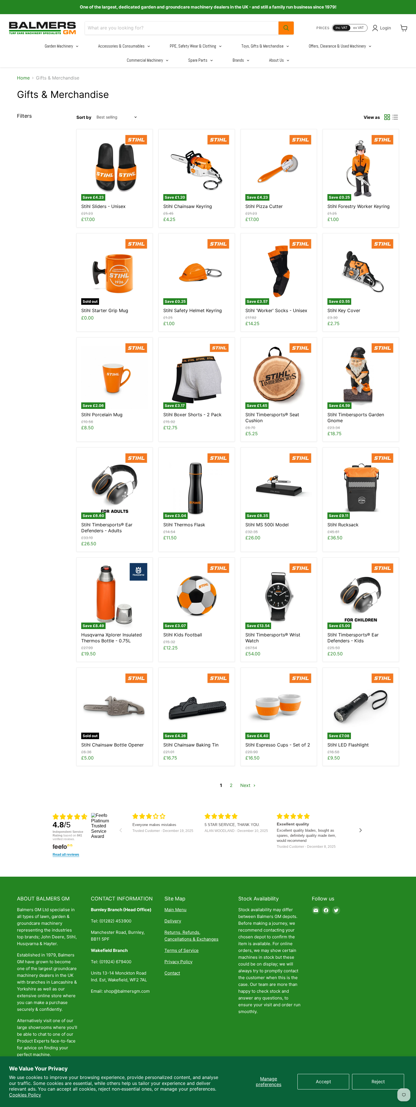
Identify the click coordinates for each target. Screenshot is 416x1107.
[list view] (395, 117)
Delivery (172, 921)
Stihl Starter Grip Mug (104, 310)
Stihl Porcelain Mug (102, 414)
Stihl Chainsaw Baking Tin (190, 745)
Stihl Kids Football (182, 635)
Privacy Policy (178, 961)
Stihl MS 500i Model (267, 524)
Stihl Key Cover (343, 310)
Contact (172, 973)
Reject (378, 1081)
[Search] (286, 28)
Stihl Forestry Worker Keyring (358, 206)
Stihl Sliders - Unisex (103, 206)
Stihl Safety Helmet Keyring (192, 310)
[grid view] (387, 117)
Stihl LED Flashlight (348, 745)
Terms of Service (181, 950)
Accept (323, 1081)
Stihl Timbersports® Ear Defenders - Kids (353, 637)
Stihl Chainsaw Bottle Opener (112, 745)
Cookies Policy (25, 1095)
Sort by (83, 117)
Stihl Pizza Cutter (264, 206)
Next (246, 785)
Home (23, 77)
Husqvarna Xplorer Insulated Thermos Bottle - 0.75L (111, 637)
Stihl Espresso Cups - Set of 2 (277, 745)
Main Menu (175, 909)
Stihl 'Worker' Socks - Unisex (276, 310)
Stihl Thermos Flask (184, 524)
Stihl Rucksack (343, 524)
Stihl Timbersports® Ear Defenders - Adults (106, 527)
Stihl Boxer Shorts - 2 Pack (192, 414)
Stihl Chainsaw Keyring (187, 206)
